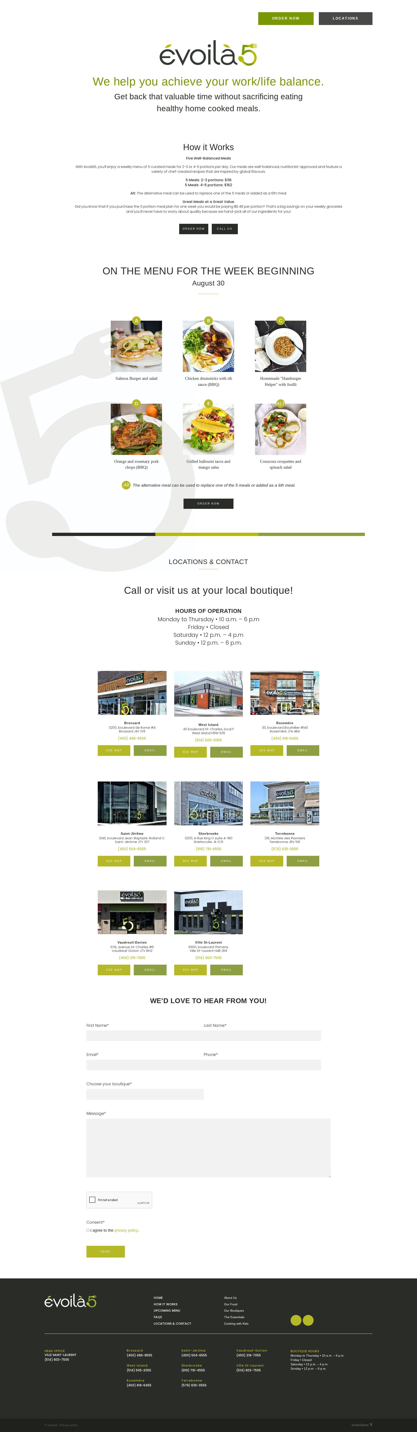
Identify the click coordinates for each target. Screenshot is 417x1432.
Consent (95, 1222)
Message (96, 1113)
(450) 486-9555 (132, 738)
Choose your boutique (109, 1084)
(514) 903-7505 (208, 958)
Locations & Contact (172, 1323)
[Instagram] (308, 1320)
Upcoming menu (167, 1310)
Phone (211, 1054)
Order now (286, 18)
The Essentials (234, 1317)
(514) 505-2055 (208, 740)
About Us (230, 1297)
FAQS (158, 1317)
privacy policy (126, 1230)
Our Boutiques (234, 1310)
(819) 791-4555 (208, 849)
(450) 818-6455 (284, 738)
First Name (97, 1025)
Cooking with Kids (236, 1323)
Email (150, 750)
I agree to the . (114, 1230)
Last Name (215, 1025)
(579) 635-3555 (284, 849)
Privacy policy (68, 1425)
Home (158, 1298)
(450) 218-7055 (132, 958)
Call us (224, 228)
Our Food (230, 1304)
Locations (346, 18)
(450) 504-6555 (132, 849)
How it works (165, 1304)
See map (114, 750)
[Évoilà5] (97, 1300)
